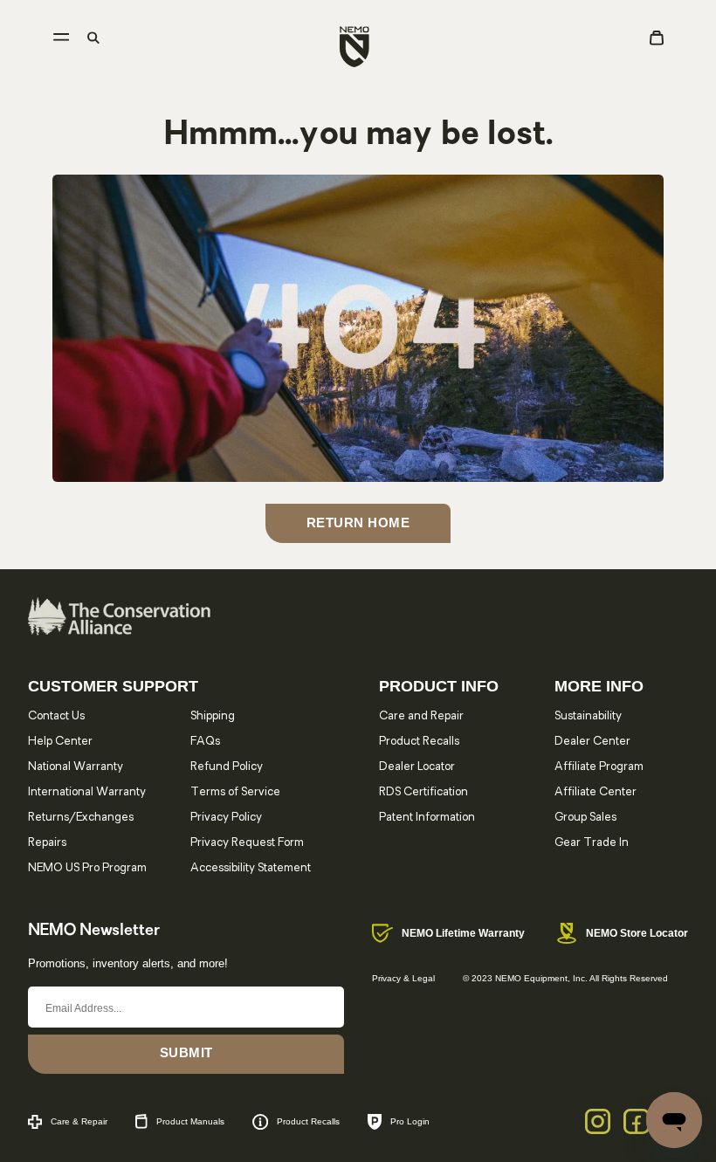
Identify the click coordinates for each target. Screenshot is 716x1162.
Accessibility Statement (250, 868)
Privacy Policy (226, 817)
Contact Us (56, 716)
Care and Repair (421, 716)
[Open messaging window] (674, 1120)
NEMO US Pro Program (87, 868)
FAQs (205, 741)
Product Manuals (190, 1121)
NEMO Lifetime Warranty (463, 933)
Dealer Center (592, 741)
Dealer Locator (417, 767)
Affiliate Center (595, 792)
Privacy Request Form (247, 843)
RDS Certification (423, 792)
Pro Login (410, 1121)
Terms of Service (235, 792)
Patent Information (427, 817)
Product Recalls (419, 741)
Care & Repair (79, 1121)
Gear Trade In (591, 843)
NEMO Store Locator (637, 933)
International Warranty (87, 792)
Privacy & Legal (403, 978)
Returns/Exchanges (81, 817)
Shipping (212, 716)
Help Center (60, 741)
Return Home (358, 522)
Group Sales (585, 817)
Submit (186, 1052)
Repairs (47, 843)
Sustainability (588, 716)
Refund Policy (226, 767)
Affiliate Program (599, 767)
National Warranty (75, 767)
